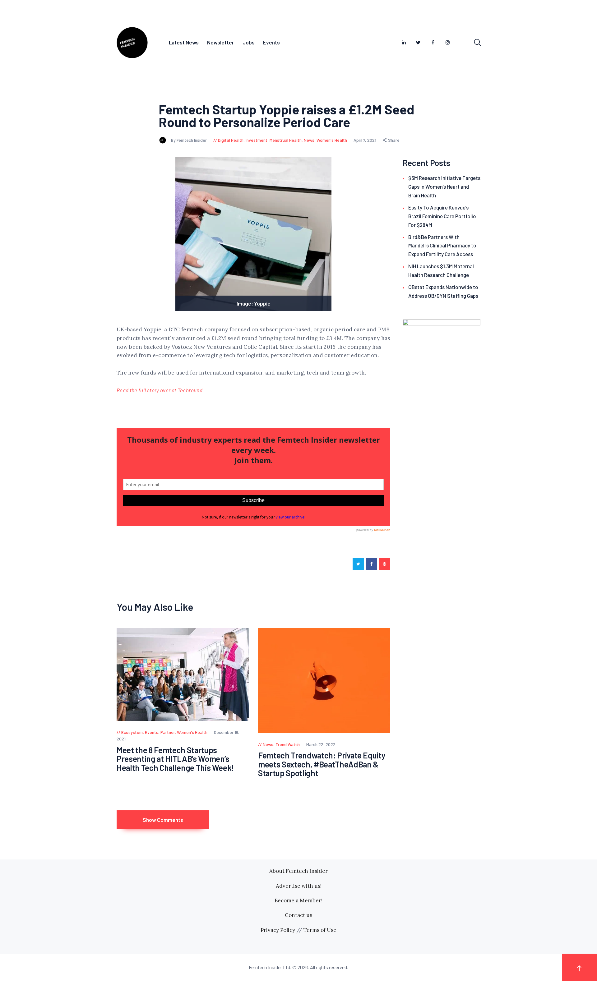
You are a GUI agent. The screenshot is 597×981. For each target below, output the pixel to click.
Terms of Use (319, 930)
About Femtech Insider (298, 871)
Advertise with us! (299, 885)
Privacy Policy (278, 930)
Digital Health (230, 140)
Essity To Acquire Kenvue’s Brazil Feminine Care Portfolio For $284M (442, 216)
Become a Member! (298, 900)
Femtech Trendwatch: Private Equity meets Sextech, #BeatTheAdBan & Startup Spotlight (321, 764)
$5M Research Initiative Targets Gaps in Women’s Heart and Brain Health (444, 186)
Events (151, 732)
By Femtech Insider (189, 140)
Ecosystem (132, 732)
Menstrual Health (286, 140)
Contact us (298, 915)
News (309, 140)
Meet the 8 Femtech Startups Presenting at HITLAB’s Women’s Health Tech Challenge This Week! (175, 759)
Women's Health (332, 140)
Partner (167, 732)
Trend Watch (287, 744)
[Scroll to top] (579, 967)
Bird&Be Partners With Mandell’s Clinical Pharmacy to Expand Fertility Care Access (442, 245)
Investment (256, 140)
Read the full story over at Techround (159, 390)
